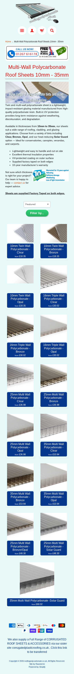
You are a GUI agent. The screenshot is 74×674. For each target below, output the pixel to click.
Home (8, 42)
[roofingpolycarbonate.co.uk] (37, 13)
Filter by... (37, 213)
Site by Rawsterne (37, 664)
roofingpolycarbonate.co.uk (35, 661)
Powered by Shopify (37, 667)
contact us (19, 183)
